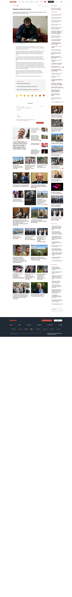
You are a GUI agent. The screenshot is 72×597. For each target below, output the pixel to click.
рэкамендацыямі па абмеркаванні (22, 120)
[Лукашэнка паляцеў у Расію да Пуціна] (39, 145)
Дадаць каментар (40, 122)
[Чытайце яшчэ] (43, 81)
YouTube (21, 329)
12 (27, 186)
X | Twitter (45, 329)
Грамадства (31, 1)
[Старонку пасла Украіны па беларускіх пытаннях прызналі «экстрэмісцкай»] (57, 175)
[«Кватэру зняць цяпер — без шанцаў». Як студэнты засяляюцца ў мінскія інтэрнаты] (57, 163)
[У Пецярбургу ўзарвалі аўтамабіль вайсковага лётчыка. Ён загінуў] (39, 216)
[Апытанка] (61, 309)
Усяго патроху (36, 1)
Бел (56, 1)
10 (57, 91)
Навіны (20, 1)
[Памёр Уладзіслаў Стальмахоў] (30, 198)
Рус (47, 6)
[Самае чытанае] (62, 223)
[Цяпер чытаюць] (62, 5)
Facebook (52, 329)
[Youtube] (45, 1)
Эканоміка (26, 1)
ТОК (33, 329)
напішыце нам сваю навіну (46, 320)
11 (17, 298)
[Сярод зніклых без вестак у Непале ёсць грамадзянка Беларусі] (42, 163)
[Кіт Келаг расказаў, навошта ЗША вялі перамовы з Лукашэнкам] (21, 180)
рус (59, 1)
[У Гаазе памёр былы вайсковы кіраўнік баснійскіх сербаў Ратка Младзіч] (39, 180)
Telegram (14, 329)
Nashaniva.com (40, 5)
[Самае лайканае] (62, 264)
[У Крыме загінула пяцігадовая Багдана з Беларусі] (18, 235)
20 (59, 9)
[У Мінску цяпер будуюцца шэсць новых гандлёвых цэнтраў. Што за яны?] (18, 163)
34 (40, 140)
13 (36, 222)
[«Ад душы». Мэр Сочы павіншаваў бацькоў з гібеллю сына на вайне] (18, 198)
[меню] (61, 1)
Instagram (39, 329)
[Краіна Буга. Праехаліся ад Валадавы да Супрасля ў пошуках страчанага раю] (39, 254)
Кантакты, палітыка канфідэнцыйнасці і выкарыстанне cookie (54, 334)
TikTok (27, 329)
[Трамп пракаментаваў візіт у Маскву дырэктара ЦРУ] (39, 290)
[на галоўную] (13, 1)
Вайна (23, 1)
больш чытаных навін (57, 260)
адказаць (23, 106)
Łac (45, 6)
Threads (59, 329)
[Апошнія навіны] (62, 11)
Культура (41, 1)
